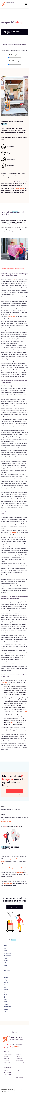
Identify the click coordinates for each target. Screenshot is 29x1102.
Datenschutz (19, 1100)
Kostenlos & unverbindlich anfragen (12, 32)
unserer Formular (20, 189)
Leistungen (19, 872)
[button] (26, 4)
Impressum (14, 1100)
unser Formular (8, 883)
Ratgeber (9, 1100)
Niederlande (17, 269)
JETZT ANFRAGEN (14, 907)
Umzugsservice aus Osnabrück (18, 868)
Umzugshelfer (11, 317)
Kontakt (13, 722)
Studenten (13, 533)
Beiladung (4, 682)
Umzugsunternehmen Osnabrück (11, 1097)
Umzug (13, 279)
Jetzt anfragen (14, 791)
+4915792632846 (6, 821)
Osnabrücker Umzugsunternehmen (7, 269)
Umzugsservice (7, 1067)
